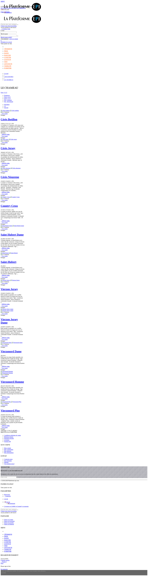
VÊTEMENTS (8, 49)
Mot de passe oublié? (6, 37)
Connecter (8, 496)
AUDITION (7, 60)
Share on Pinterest (9, 524)
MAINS (6, 53)
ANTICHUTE (8, 64)
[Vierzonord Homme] (7, 372)
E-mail (2, 30)
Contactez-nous (8, 459)
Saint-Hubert (8, 261)
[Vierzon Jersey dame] (7, 309)
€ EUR (6, 499)
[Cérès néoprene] (11, 168)
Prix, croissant (8, 100)
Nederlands (8, 12)
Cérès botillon (9, 119)
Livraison (6, 440)
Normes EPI (7, 441)
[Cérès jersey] (9, 139)
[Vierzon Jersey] (10, 280)
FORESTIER (7, 68)
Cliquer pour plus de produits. (9, 26)
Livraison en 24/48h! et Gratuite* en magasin (16, 506)
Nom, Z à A (7, 98)
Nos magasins (8, 460)
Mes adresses (7, 451)
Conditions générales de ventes (12, 435)
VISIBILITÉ (7, 66)
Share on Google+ (9, 522)
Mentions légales (8, 437)
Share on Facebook (9, 521)
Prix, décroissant (8, 101)
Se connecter (4, 39)
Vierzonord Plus (10, 410)
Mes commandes (8, 449)
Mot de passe (4, 34)
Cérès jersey (8, 148)
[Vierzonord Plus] (11, 401)
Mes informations (9, 452)
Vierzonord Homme (12, 381)
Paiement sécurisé (9, 438)
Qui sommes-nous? (9, 464)
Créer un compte (13, 39)
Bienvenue (7, 494)
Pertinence (7, 95)
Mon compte (7, 448)
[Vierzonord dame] (11, 342)
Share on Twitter (8, 519)
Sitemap (6, 462)
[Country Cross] (10, 197)
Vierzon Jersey (9, 289)
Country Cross (9, 205)
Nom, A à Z (4, 92)
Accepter (3, 572)
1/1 (5, 106)
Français (7, 502)
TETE (5, 62)
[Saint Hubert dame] (12, 225)
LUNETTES (7, 58)
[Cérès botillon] (10, 110)
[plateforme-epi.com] (22, 10)
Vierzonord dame (11, 351)
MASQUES (7, 55)
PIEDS (6, 51)
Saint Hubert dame (12, 234)
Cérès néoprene (10, 177)
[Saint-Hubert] (9, 253)
